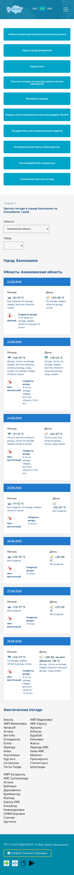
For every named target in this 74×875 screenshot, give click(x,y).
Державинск (12, 790)
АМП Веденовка (41, 720)
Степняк (9, 818)
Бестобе (9, 735)
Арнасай (9, 727)
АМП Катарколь (14, 774)
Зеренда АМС (39, 747)
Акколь (8, 720)
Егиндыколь (12, 739)
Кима (7, 751)
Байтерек (10, 786)
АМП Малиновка (15, 724)
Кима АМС (37, 751)
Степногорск (39, 763)
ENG (49, 8)
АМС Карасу (38, 724)
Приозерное (39, 759)
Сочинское (11, 763)
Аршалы (36, 727)
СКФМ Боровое (14, 814)
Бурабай (36, 735)
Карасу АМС (12, 802)
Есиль (8, 743)
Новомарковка (14, 810)
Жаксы (34, 743)
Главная (9, 203)
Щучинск (10, 821)
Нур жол (9, 759)
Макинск (36, 755)
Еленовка (36, 739)
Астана (8, 731)
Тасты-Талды (12, 767)
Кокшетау (10, 806)
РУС (42, 8)
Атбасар (35, 731)
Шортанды (37, 767)
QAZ (35, 8)
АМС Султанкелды (16, 778)
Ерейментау (12, 794)
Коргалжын (12, 755)
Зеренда (9, 747)
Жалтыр (9, 798)
